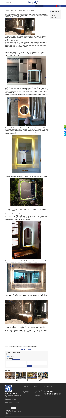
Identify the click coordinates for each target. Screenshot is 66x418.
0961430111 (51, 1)
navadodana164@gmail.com (10, 414)
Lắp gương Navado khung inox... (31, 380)
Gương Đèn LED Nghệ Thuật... (10, 379)
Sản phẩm (36, 388)
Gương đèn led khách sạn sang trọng (30, 346)
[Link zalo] (55, 394)
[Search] (18, 2)
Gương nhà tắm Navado (35, 417)
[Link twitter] (50, 394)
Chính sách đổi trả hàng (38, 392)
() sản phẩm (59, 6)
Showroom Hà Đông (9, 410)
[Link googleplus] (48, 394)
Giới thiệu (25, 386)
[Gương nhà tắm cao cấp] (33, 2)
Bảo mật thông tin (27, 391)
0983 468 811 (8, 413)
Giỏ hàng (59, 5)
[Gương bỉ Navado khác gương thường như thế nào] (21, 375)
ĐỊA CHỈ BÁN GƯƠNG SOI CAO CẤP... (42, 380)
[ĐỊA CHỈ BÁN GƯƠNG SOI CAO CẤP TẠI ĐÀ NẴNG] (43, 375)
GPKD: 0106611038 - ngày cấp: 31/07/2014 (13, 402)
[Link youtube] (45, 394)
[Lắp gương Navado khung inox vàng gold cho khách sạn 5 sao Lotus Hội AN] (32, 375)
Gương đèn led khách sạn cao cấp (15, 346)
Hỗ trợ (35, 386)
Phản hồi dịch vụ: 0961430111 (11, 399)
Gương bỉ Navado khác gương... (19, 380)
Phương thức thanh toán (28, 392)
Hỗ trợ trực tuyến (37, 391)
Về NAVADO (26, 388)
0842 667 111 (58, 1)
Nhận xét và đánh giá (9, 358)
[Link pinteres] (57, 394)
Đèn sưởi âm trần (29, 417)
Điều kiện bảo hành (37, 395)
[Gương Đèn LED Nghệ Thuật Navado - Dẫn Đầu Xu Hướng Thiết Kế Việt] (10, 375)
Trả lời (8, 356)
